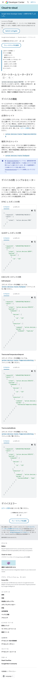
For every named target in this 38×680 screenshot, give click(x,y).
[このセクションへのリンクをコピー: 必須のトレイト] (16, 116)
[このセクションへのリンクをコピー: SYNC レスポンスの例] (21, 202)
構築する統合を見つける (8, 567)
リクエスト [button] (6, 207)
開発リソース (5, 632)
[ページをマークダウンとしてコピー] (9, 77)
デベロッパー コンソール (8, 652)
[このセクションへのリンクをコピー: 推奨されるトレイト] (20, 142)
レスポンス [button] (16, 207)
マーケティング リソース (8, 629)
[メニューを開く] (3, 2)
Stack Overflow (6, 660)
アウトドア (4, 618)
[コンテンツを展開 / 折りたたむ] (14, 51)
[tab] (6, 207)
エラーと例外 (24, 128)
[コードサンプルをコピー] (34, 210)
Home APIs (4, 580)
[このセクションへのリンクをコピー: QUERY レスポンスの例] (23, 233)
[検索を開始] (28, 2)
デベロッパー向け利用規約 (9, 641)
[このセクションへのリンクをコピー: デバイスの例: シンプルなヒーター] (3, 183)
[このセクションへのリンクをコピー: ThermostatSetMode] (18, 428)
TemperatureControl (11, 169)
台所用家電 (4, 611)
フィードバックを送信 (11, 45)
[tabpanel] (19, 219)
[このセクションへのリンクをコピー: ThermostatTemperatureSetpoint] (26, 354)
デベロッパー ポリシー (8, 644)
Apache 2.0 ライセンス (16, 530)
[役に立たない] (23, 41)
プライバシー (12, 671)
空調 (2, 598)
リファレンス (31, 37)
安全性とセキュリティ (7, 601)
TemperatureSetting (13, 161)
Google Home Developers (8, 37)
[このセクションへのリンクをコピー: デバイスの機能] (19, 99)
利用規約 (4, 671)
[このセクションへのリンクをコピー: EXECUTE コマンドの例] (23, 277)
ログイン (33, 2)
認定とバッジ (5, 625)
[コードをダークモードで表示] (32, 210)
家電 (2, 608)
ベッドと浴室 (5, 614)
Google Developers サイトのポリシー (20, 532)
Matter (3, 546)
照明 (2, 595)
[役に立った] (20, 41)
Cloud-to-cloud (9, 7)
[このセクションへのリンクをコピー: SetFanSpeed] (12, 281)
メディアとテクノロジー (8, 604)
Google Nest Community (9, 663)
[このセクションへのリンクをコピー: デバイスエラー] (19, 504)
